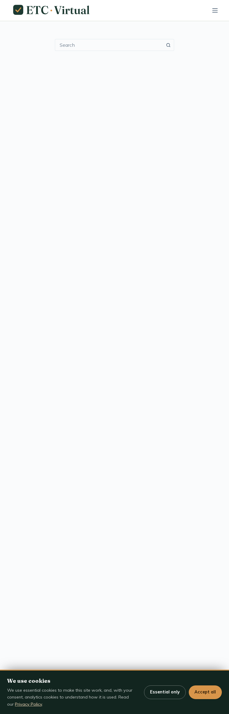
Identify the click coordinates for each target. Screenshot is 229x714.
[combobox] (109, 45)
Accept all (205, 692)
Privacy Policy (28, 704)
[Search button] (168, 45)
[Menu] (215, 10)
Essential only (165, 692)
